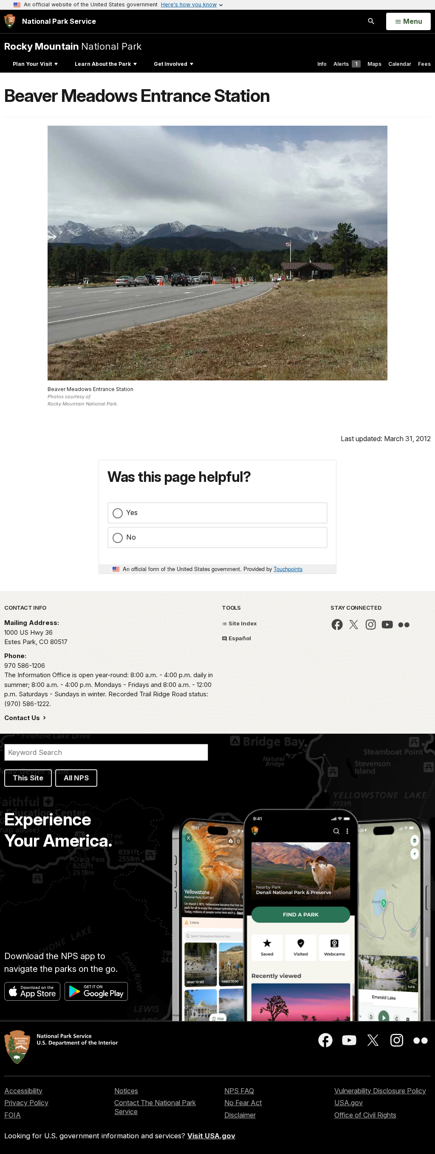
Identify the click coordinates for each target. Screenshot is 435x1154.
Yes (132, 512)
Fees (424, 64)
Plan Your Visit (32, 64)
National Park (72, 46)
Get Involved (170, 64)
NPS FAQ (239, 1090)
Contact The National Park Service (155, 1107)
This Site (28, 778)
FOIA (12, 1115)
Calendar (399, 64)
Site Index (242, 623)
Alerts (345, 64)
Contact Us (23, 718)
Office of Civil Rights (365, 1115)
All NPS (76, 778)
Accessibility (23, 1090)
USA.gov (348, 1102)
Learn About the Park (103, 64)
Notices (126, 1090)
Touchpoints (288, 569)
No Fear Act (243, 1102)
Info (322, 64)
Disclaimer (240, 1115)
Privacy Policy (26, 1102)
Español (239, 638)
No (131, 537)
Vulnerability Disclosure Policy (380, 1090)
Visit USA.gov (211, 1135)
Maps (374, 64)
